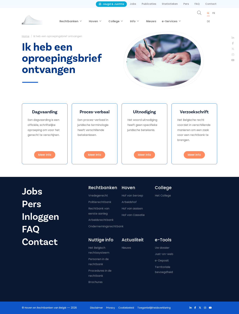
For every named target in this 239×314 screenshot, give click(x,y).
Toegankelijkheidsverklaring (154, 307)
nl (208, 13)
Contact (210, 4)
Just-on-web (164, 254)
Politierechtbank (99, 202)
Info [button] (133, 21)
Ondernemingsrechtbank (106, 226)
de (208, 21)
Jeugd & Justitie (113, 4)
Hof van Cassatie (133, 215)
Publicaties (149, 4)
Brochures (95, 282)
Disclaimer (96, 307)
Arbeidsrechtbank (101, 220)
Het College (163, 196)
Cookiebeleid (126, 307)
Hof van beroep (132, 196)
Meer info (44, 155)
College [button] (114, 21)
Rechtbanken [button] (69, 21)
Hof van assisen (132, 208)
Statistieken (170, 4)
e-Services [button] (170, 21)
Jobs (133, 4)
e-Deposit (162, 260)
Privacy (110, 307)
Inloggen (40, 217)
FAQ (197, 4)
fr (213, 13)
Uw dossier (162, 248)
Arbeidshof (129, 202)
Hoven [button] (94, 21)
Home (25, 36)
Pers (186, 4)
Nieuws (151, 21)
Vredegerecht (98, 196)
